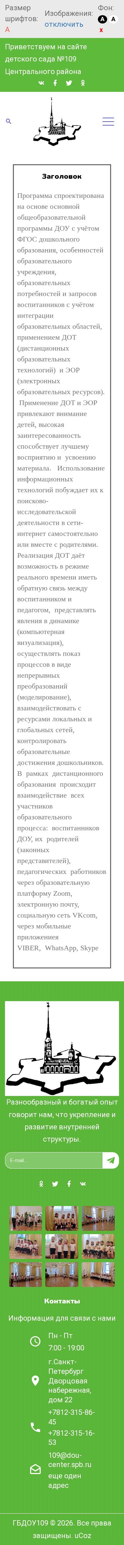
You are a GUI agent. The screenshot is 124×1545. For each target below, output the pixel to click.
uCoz (83, 1535)
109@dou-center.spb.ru (70, 1460)
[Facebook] (55, 83)
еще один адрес (64, 1480)
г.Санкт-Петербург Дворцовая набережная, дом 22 (69, 1381)
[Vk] (83, 1184)
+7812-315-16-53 (71, 1438)
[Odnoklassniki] (83, 83)
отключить (64, 24)
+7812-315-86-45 (71, 1417)
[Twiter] (69, 83)
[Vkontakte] (41, 83)
